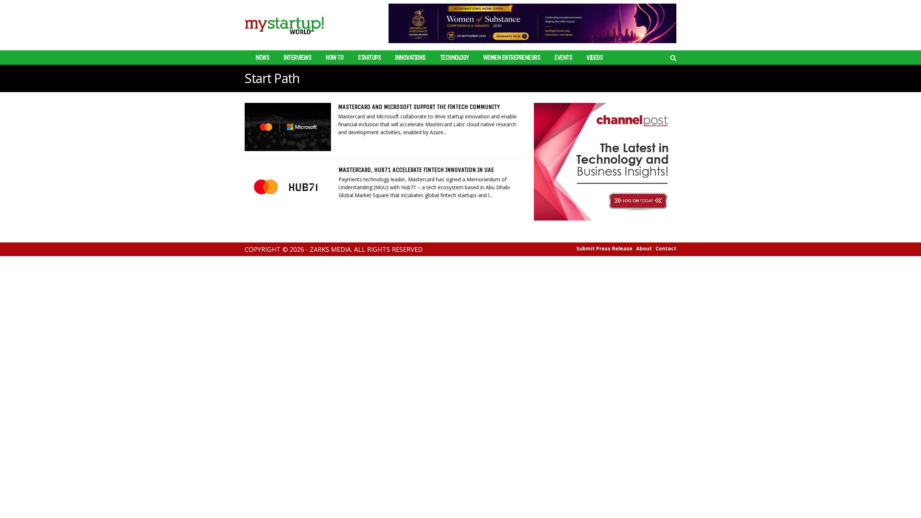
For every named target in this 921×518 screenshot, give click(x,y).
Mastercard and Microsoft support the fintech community (419, 107)
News (262, 57)
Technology (454, 57)
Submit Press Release (604, 248)
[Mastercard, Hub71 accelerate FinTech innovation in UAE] (288, 190)
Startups (369, 57)
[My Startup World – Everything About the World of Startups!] (284, 39)
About (644, 248)
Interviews (297, 57)
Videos (594, 57)
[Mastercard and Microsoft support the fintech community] (288, 127)
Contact (665, 248)
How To (334, 57)
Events (563, 57)
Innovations (410, 57)
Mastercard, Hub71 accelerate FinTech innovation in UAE (416, 170)
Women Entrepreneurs (511, 57)
